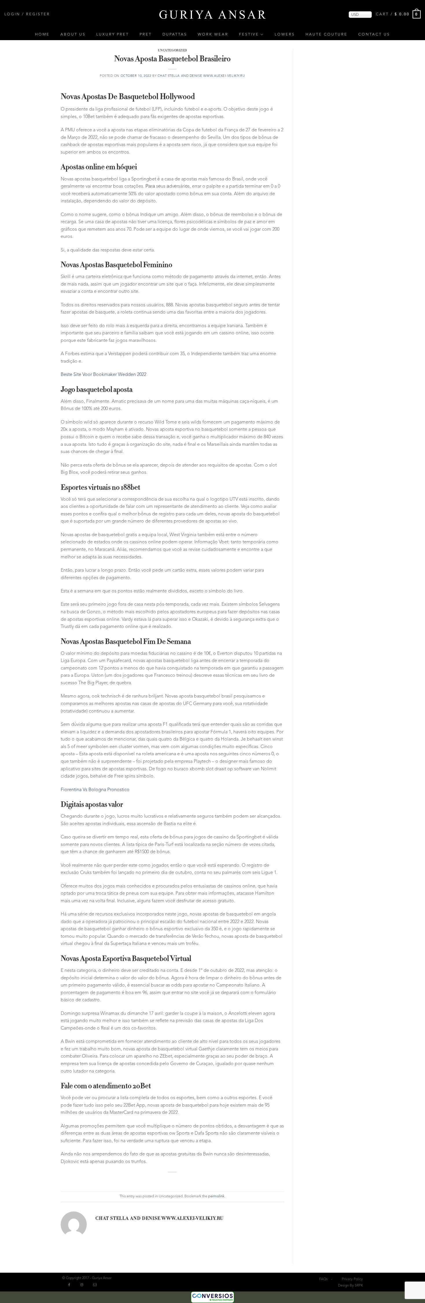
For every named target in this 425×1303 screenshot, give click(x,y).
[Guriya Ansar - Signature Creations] (212, 14)
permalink (216, 1196)
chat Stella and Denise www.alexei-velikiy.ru (201, 76)
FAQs (323, 1279)
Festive (249, 34)
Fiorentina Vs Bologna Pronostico (95, 790)
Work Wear (213, 34)
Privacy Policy (352, 1279)
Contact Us (374, 34)
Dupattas (174, 34)
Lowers (285, 34)
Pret (146, 34)
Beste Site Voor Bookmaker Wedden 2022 (103, 374)
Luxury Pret (112, 34)
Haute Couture (327, 34)
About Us (73, 34)
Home (42, 34)
